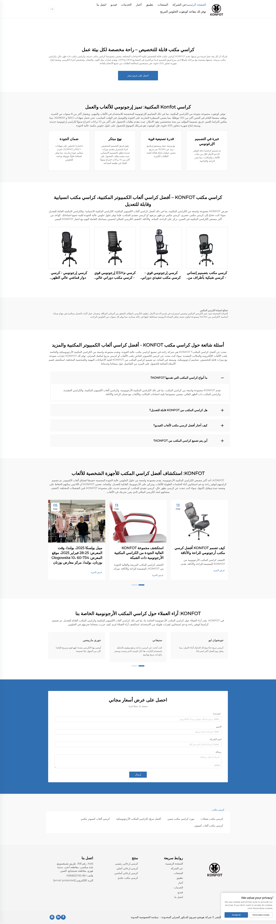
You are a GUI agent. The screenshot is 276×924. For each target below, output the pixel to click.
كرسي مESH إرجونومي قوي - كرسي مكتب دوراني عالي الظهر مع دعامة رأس (115, 275)
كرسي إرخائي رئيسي (126, 863)
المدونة (134, 917)
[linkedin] (58, 917)
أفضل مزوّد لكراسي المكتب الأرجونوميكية (138, 818)
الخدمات (126, 4)
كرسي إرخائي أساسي (126, 873)
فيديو (114, 4)
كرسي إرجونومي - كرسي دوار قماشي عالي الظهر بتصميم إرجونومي (69, 275)
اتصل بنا (101, 4)
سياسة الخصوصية (148, 917)
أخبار (139, 4)
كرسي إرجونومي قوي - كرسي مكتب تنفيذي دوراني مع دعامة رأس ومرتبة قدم (161, 275)
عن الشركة (179, 4)
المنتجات (163, 4)
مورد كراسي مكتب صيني (180, 818)
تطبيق (149, 4)
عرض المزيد (219, 570)
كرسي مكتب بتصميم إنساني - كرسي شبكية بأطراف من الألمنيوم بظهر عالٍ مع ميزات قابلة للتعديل (207, 275)
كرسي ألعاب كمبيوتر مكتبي (95, 818)
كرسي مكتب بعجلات (212, 818)
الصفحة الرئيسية (196, 4)
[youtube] (52, 917)
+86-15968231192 (76, 875)
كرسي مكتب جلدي (128, 877)
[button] (141, 585)
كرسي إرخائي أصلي (127, 868)
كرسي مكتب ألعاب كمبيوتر (208, 825)
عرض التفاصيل (207, 247)
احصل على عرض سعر (138, 75)
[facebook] (63, 917)
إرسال (138, 774)
